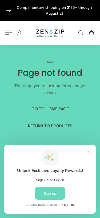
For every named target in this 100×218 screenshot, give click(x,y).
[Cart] (91, 33)
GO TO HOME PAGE (50, 109)
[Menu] (8, 33)
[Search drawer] (80, 33)
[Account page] (19, 33)
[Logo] (50, 32)
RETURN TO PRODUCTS (50, 126)
